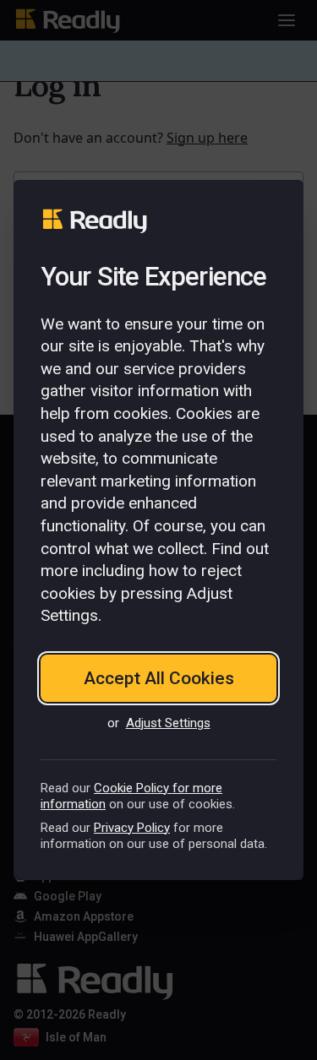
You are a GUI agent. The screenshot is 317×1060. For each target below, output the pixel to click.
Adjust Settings (168, 723)
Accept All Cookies (159, 678)
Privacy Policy (132, 827)
